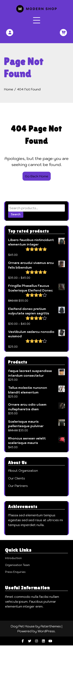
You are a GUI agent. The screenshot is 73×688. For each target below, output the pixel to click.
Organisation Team (17, 565)
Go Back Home (36, 176)
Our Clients (16, 478)
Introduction (13, 558)
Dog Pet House (23, 626)
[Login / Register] (10, 32)
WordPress (46, 631)
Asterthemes (51, 626)
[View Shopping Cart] (63, 32)
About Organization (23, 471)
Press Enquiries (15, 572)
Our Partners (18, 486)
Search (15, 214)
